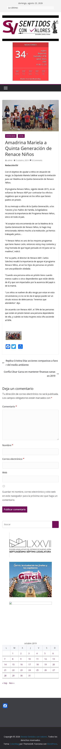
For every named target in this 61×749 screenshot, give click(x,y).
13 (53, 659)
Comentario (9, 406)
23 (21, 670)
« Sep (4, 683)
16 (21, 664)
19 (45, 664)
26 (45, 670)
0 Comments (37, 160)
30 (21, 675)
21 (5, 670)
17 (29, 664)
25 (37, 670)
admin (9, 160)
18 (37, 664)
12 (45, 659)
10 (29, 659)
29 (13, 675)
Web (4, 472)
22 (13, 670)
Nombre (7, 445)
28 (5, 675)
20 (53, 664)
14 (5, 664)
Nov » (11, 683)
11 (37, 659)
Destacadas (10, 136)
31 (29, 675)
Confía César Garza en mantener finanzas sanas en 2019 (29, 373)
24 (29, 670)
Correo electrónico (13, 459)
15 (13, 664)
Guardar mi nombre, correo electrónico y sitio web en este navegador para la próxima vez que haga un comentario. (29, 496)
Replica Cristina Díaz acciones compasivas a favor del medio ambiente (32, 362)
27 (53, 670)
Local (21, 136)
